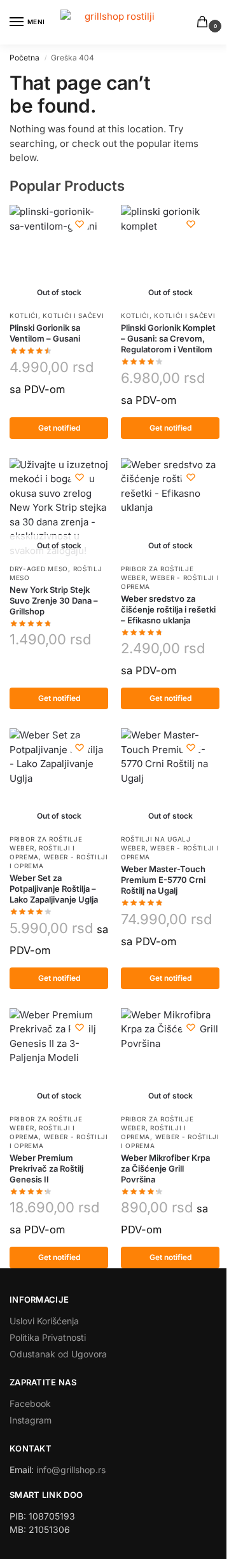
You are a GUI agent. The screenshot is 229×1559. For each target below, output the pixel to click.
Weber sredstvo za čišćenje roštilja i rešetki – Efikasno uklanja (168, 609)
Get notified (59, 428)
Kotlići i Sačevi (73, 315)
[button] (204, 22)
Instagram (31, 1420)
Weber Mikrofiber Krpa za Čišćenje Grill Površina (165, 1168)
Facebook (30, 1403)
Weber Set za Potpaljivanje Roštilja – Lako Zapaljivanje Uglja (54, 888)
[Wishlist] (79, 223)
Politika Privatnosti (48, 1337)
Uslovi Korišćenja (44, 1320)
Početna (24, 57)
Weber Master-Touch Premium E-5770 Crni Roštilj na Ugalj (163, 880)
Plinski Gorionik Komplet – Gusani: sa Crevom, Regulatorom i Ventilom (168, 338)
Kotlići (24, 315)
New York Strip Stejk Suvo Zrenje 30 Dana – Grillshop (54, 600)
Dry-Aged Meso (39, 568)
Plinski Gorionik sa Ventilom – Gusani (45, 332)
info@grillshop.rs (71, 1469)
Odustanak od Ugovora (58, 1353)
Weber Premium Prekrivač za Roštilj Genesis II (46, 1168)
